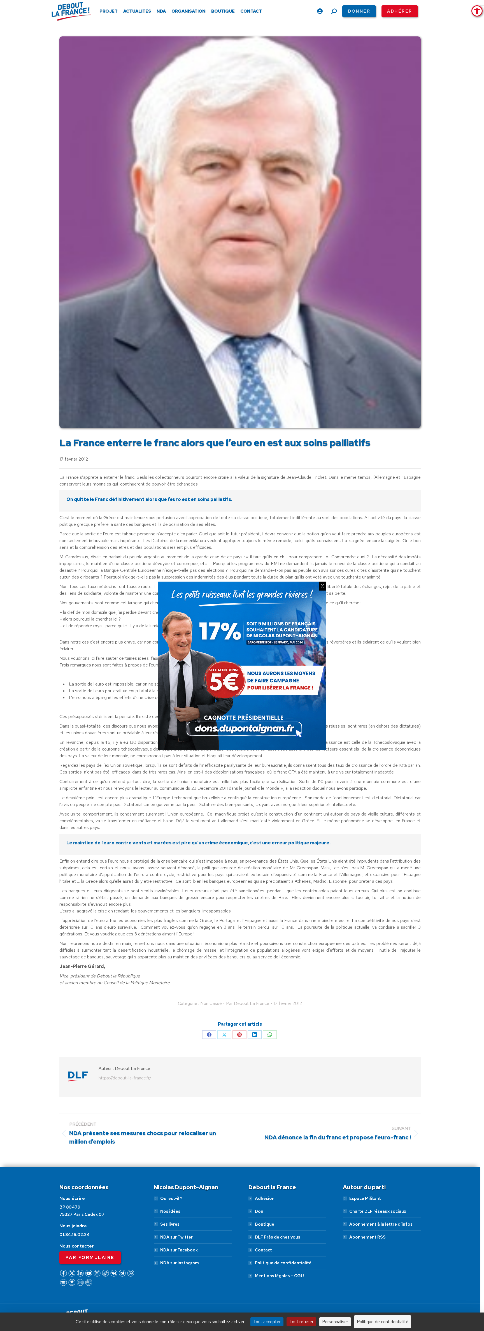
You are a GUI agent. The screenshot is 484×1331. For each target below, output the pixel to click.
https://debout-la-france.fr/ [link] (125, 1078)
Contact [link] (263, 1250)
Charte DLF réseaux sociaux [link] (377, 1211)
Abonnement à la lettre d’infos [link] (381, 1224)
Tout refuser (301, 1322)
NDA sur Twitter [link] (176, 1237)
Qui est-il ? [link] (171, 1198)
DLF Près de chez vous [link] (277, 1237)
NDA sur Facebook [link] (179, 1250)
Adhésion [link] (264, 1198)
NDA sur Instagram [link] (179, 1263)
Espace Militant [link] (365, 1198)
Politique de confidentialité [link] (283, 1263)
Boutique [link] (264, 1224)
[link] (477, 11)
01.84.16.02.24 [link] (74, 1234)
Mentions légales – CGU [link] (279, 1276)
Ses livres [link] (170, 1224)
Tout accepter (267, 1322)
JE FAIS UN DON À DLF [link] (384, 1301)
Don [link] (259, 1211)
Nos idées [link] (170, 1211)
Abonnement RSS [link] (367, 1237)
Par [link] (247, 1003)
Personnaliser (335, 1322)
